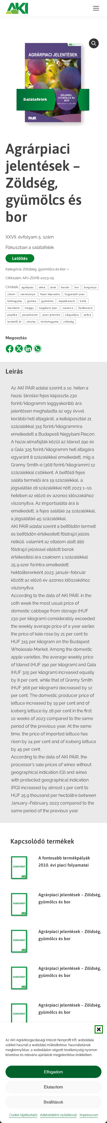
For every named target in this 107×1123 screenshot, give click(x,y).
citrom (11, 294)
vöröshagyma (49, 321)
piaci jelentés (51, 314)
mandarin (13, 307)
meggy (29, 307)
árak (53, 287)
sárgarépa (72, 314)
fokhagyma (14, 301)
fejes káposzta (50, 294)
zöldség (68, 321)
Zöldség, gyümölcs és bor (44, 269)
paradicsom (30, 314)
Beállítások (53, 1102)
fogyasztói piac (75, 294)
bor (77, 287)
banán (65, 287)
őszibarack (85, 307)
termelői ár (14, 321)
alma (42, 287)
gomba (31, 301)
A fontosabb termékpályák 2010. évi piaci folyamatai (64, 861)
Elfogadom (53, 1071)
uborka (31, 321)
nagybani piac (48, 307)
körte (83, 301)
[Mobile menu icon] (96, 8)
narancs (68, 307)
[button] (99, 1029)
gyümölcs (47, 301)
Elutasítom (53, 1087)
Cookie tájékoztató (23, 1115)
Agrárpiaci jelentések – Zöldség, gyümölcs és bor (69, 898)
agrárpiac (27, 287)
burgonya (90, 287)
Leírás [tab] (14, 371)
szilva (87, 314)
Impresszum (89, 1115)
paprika (12, 314)
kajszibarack (67, 301)
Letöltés (20, 258)
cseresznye (27, 294)
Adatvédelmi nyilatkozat (58, 1115)
